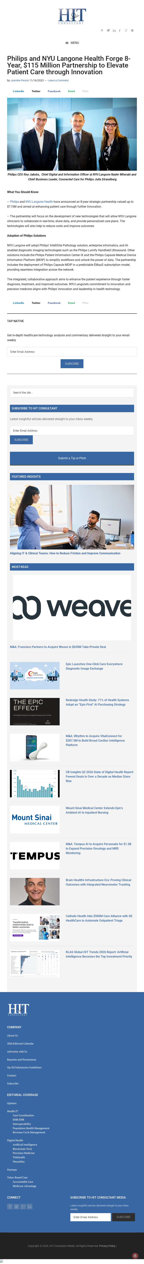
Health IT (12, 1111)
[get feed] (104, 31)
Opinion (11, 1103)
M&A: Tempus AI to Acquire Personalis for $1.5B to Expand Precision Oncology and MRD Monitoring (98, 848)
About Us (12, 1035)
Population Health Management (31, 1128)
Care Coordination (23, 1115)
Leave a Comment (58, 80)
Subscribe (13, 1083)
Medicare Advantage (24, 1186)
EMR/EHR (18, 1119)
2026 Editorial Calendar (20, 1043)
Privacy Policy (107, 1245)
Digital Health (15, 1140)
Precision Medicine (24, 1153)
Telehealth (19, 1157)
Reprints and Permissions (21, 1059)
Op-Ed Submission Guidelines (24, 1067)
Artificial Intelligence (25, 1144)
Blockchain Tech (22, 1149)
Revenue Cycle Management (29, 1132)
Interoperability (22, 1124)
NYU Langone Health (39, 201)
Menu (75, 43)
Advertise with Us (17, 1051)
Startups (12, 1169)
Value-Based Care (17, 1177)
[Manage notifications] (135, 1256)
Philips (14, 201)
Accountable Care (23, 1181)
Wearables (19, 1161)
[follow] (110, 31)
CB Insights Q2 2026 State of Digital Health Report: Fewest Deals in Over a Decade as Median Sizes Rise (100, 776)
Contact (11, 1075)
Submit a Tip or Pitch (72, 458)
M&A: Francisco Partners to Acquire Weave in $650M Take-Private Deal (58, 647)
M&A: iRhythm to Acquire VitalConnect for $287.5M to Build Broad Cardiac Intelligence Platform (95, 740)
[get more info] (134, 31)
